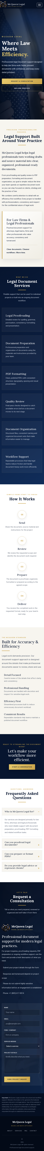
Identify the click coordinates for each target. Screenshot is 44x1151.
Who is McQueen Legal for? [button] (19, 811)
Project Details (10, 1052)
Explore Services (22, 88)
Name (6, 1007)
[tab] (22, 811)
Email (6, 1019)
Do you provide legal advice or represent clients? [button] (21, 866)
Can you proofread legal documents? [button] (17, 843)
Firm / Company (10, 1030)
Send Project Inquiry (17, 1079)
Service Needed (10, 1041)
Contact (33, 1131)
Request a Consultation (22, 81)
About (9, 1131)
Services (18, 1131)
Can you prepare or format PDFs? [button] (19, 855)
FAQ (25, 1131)
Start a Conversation (22, 767)
